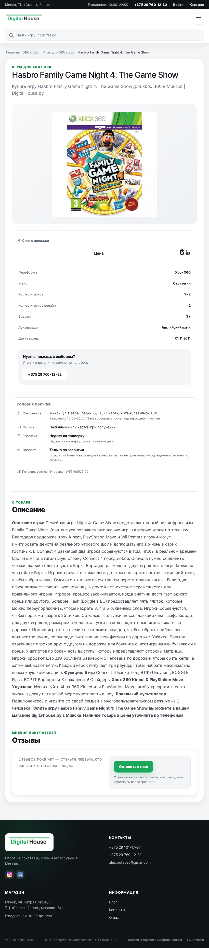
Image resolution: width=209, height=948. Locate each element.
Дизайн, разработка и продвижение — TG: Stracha (166, 940)
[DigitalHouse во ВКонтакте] (20, 874)
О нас (114, 917)
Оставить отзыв (133, 766)
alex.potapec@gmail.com (129, 862)
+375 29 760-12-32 (150, 5)
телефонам (171, 715)
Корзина (197, 5)
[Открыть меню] (198, 19)
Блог (113, 902)
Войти (178, 5)
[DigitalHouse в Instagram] (9, 874)
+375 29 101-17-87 (125, 847)
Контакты (117, 910)
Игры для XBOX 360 (58, 52)
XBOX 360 (31, 52)
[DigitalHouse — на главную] (24, 19)
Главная (12, 52)
